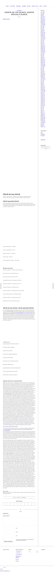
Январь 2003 (43, 116)
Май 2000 (42, 125)
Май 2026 (42, 15)
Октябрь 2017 (43, 97)
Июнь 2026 (42, 14)
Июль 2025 (42, 26)
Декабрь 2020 (43, 89)
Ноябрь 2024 (43, 35)
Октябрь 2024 (43, 36)
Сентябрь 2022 (43, 65)
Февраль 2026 (43, 18)
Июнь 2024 (42, 41)
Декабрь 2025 (43, 21)
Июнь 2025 (42, 27)
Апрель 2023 (43, 57)
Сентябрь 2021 (43, 78)
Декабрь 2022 (43, 61)
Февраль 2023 (43, 59)
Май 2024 (42, 42)
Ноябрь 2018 (43, 93)
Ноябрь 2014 (43, 102)
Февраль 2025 (43, 32)
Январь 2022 (43, 74)
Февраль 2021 (43, 86)
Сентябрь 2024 (43, 38)
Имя (17, 528)
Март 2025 (42, 31)
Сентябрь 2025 (43, 24)
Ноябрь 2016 (43, 98)
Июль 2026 (42, 13)
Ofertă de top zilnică (6, 19)
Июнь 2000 (42, 124)
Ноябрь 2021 (43, 76)
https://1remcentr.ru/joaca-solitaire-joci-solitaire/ (10, 426)
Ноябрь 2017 (43, 96)
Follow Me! (45, 148)
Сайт (16, 535)
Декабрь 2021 (43, 75)
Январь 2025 (43, 33)
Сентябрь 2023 (43, 51)
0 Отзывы (18, 497)
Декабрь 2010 (43, 115)
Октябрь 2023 (43, 50)
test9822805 (24, 497)
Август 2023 (43, 52)
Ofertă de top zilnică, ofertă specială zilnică (19, 13)
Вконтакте (17, 559)
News (41, 132)
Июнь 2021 (42, 82)
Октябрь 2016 (43, 99)
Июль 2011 (42, 107)
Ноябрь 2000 (43, 119)
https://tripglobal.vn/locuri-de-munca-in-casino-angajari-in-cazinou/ (13, 461)
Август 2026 (43, 11)
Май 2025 (42, 29)
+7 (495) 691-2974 (18, 551)
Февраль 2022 (43, 73)
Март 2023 (42, 58)
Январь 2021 (43, 88)
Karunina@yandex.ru (19, 554)
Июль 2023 (42, 54)
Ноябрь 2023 (43, 49)
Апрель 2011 (43, 110)
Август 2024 (43, 39)
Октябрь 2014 (43, 103)
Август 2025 (43, 25)
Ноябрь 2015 (43, 100)
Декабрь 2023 (43, 48)
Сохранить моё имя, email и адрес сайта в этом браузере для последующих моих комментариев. (25, 540)
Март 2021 (42, 85)
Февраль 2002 (43, 117)
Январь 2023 (43, 60)
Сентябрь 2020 (43, 91)
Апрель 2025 (43, 30)
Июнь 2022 (42, 68)
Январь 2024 (43, 47)
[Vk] (48, 567)
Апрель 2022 (43, 71)
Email (17, 531)
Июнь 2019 (42, 92)
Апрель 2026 (43, 16)
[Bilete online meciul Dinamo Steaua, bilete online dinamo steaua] (1, 286)
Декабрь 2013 (43, 105)
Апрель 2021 (43, 84)
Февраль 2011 (43, 113)
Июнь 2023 (42, 55)
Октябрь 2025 (43, 23)
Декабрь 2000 (43, 118)
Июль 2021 (42, 81)
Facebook (17, 560)
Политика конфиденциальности (5, 570)
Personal (42, 133)
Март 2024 (42, 44)
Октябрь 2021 (43, 77)
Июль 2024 (42, 40)
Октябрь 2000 (43, 121)
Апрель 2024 (43, 43)
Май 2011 (42, 109)
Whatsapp (17, 557)
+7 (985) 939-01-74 (18, 552)
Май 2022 (42, 69)
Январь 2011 (43, 114)
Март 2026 (42, 17)
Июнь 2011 (42, 108)
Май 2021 (42, 83)
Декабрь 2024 (43, 34)
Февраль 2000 (43, 126)
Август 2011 (43, 106)
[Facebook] (50, 567)
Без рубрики (19, 10)
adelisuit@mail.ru (18, 556)
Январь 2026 (43, 19)
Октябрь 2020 (43, 90)
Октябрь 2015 (43, 101)
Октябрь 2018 (43, 94)
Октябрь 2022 (43, 64)
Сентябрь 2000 (43, 122)
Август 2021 (43, 80)
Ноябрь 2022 (43, 63)
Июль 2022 (42, 67)
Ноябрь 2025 (43, 22)
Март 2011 (42, 111)
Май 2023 (42, 56)
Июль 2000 (42, 123)
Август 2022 (43, 66)
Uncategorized (43, 134)
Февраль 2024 (43, 46)
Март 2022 (42, 72)
